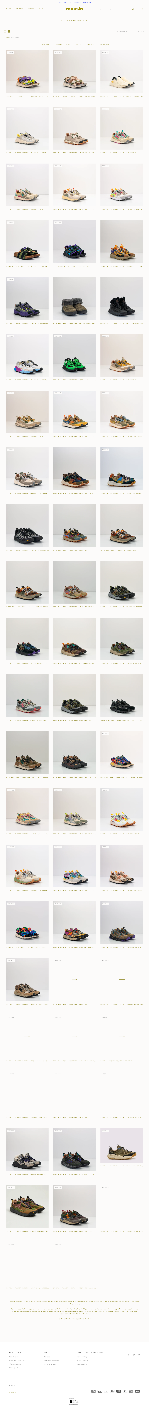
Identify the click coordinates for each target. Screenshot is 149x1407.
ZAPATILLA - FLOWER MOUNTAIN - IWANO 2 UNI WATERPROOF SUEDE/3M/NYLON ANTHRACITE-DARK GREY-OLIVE (94, 720)
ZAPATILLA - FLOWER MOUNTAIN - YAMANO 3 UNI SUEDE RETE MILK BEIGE (80, 891)
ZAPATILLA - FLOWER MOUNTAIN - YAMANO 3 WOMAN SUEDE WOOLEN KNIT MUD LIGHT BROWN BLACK (43, 1004)
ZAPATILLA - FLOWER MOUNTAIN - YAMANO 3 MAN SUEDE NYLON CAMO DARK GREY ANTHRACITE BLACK (91, 1231)
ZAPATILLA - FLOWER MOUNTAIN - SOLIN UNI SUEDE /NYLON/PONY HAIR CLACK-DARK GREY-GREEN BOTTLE (45, 664)
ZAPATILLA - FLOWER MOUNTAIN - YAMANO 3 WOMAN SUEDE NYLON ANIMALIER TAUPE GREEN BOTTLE (91, 834)
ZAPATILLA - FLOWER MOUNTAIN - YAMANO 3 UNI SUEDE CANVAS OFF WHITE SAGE (83, 210)
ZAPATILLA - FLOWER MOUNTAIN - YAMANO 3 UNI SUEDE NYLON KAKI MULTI (81, 550)
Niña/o (31, 9)
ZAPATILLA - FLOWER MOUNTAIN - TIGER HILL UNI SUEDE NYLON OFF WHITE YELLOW (37, 153)
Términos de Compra (15, 1364)
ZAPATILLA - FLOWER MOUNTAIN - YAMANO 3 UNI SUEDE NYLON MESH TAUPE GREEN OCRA (86, 1118)
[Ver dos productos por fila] (5, 31)
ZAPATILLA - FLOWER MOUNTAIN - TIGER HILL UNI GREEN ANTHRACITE (79, 380)
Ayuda (110, 9)
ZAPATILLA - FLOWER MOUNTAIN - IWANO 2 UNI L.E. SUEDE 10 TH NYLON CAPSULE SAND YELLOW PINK (44, 834)
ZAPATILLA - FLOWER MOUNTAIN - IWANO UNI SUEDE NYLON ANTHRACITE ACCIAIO (36, 550)
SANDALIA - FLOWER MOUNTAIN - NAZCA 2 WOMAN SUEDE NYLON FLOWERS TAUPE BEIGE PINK (88, 96)
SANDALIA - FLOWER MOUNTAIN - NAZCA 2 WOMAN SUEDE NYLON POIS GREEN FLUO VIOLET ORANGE (43, 96)
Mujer (8, 9)
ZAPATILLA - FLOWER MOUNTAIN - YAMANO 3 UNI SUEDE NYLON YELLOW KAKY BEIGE (84, 437)
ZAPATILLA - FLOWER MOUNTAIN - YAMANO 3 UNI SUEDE (122, 550)
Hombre (19, 9)
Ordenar (121, 32)
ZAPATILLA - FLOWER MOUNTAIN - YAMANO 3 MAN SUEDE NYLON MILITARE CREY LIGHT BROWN (41, 1118)
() (141, 9)
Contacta (47, 1357)
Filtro (141, 32)
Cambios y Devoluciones (51, 1360)
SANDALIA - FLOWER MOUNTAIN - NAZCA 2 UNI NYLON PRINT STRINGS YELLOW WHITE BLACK (87, 1288)
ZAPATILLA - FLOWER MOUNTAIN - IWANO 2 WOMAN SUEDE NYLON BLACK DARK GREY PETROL (87, 947)
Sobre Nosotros (14, 1357)
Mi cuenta (101, 9)
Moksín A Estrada (82, 1360)
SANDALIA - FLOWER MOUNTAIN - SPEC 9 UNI (74, 266)
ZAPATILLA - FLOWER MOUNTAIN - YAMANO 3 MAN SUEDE (27, 777)
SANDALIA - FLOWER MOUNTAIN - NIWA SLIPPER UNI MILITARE (29, 266)
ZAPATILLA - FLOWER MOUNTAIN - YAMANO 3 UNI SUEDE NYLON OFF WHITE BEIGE (36, 493)
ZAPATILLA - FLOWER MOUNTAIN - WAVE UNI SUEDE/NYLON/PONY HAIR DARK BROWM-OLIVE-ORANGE (90, 664)
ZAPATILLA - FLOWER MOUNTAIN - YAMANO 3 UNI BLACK (121, 720)
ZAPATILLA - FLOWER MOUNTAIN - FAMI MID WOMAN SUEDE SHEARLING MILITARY (83, 323)
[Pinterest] (139, 1354)
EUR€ (118, 9)
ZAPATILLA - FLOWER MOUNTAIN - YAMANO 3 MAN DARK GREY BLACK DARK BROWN (83, 777)
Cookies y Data (14, 1368)
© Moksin (12, 1392)
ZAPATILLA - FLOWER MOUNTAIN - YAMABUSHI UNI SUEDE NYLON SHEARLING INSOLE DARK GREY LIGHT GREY (46, 1174)
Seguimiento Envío (50, 1364)
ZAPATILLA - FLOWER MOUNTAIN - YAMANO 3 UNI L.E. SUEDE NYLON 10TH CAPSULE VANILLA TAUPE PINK (45, 210)
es (126, 9)
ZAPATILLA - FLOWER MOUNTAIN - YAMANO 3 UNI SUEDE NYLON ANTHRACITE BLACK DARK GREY (88, 1004)
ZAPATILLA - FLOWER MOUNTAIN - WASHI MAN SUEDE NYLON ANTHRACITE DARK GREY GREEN (87, 1174)
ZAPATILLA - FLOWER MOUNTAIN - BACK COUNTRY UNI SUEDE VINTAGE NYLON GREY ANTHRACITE (42, 1061)
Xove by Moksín (82, 1364)
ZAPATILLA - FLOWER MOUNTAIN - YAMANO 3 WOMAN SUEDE (75, 607)
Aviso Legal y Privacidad (16, 1360)
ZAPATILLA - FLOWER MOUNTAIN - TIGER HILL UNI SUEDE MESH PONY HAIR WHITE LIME (38, 380)
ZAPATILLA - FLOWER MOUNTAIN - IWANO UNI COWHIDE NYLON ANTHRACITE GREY (36, 323)
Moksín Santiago (82, 1357)
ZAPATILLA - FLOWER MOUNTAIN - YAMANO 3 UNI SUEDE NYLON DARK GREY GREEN (36, 1288)
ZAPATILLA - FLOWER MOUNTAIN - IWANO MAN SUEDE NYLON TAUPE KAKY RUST (35, 1231)
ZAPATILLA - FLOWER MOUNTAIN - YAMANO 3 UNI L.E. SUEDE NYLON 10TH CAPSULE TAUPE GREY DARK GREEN (46, 437)
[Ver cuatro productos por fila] (9, 31)
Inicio (7, 37)
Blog (41, 9)
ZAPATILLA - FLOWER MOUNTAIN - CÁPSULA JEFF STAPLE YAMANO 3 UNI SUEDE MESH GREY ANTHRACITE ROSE (47, 720)
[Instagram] (134, 1354)
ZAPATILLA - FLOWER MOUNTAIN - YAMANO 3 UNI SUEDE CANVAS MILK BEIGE (34, 891)
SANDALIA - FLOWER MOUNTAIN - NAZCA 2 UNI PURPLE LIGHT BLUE (31, 947)
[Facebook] (128, 1354)
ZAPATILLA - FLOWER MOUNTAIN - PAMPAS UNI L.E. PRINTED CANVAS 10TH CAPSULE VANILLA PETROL (91, 153)
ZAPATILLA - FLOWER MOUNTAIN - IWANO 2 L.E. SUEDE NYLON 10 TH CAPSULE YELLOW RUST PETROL (90, 1061)
